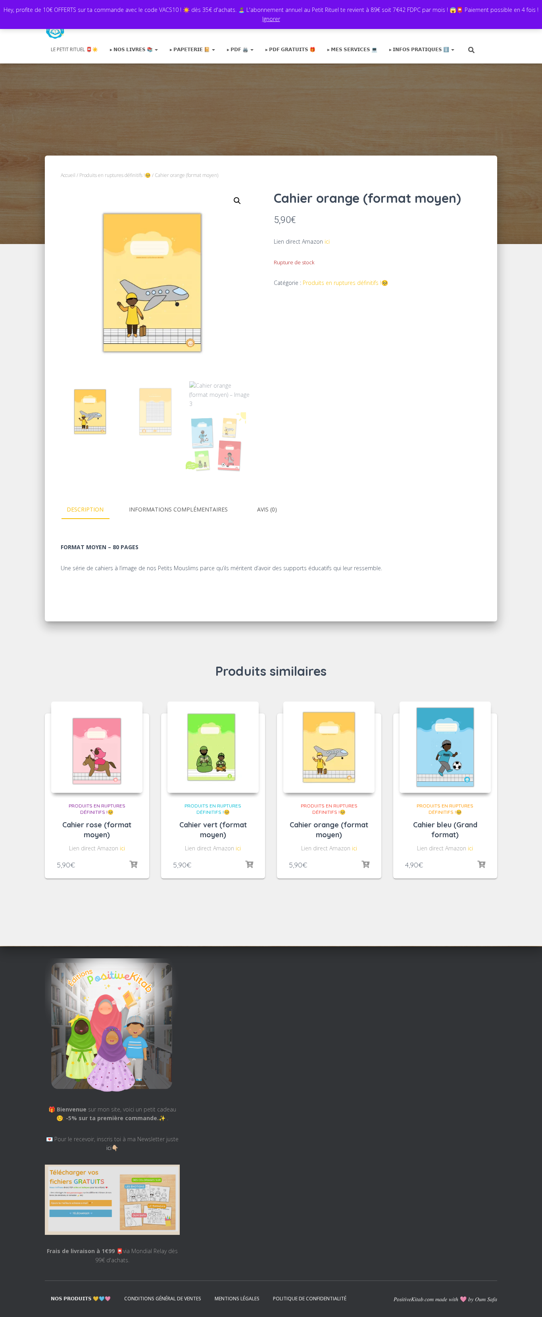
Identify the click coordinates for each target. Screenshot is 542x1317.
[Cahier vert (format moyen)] (213, 747)
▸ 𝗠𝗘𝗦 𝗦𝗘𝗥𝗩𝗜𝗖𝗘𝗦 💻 (352, 49)
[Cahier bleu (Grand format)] (445, 747)
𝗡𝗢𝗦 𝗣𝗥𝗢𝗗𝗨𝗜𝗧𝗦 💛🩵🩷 (81, 1298)
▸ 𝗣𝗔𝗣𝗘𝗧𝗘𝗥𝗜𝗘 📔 (190, 49)
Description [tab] (85, 509)
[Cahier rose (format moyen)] (96, 747)
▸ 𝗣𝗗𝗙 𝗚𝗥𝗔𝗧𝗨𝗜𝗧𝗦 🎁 (290, 49)
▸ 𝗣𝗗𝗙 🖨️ (238, 49)
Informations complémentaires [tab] (178, 509)
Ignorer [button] (271, 19)
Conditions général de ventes (162, 1298)
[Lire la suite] (133, 865)
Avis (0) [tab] (267, 509)
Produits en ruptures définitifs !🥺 (115, 175)
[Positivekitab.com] (55, 30)
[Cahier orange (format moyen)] (329, 747)
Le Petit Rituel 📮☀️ (74, 49)
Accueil (68, 175)
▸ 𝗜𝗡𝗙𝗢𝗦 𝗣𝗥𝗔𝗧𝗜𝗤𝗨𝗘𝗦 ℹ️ (419, 49)
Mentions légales (237, 1298)
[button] (237, 201)
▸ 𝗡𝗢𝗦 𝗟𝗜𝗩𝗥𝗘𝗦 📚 (132, 49)
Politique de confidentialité (309, 1298)
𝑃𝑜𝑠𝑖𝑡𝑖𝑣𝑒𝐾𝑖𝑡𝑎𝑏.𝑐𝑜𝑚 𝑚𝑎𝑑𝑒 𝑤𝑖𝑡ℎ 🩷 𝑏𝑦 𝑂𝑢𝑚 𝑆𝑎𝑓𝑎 (445, 1299)
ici (327, 241)
